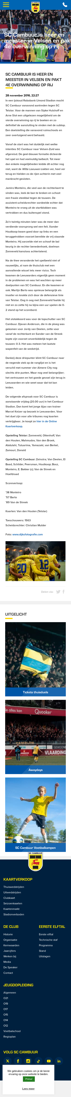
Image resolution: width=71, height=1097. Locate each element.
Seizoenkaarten (12, 903)
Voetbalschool (12, 1031)
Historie (8, 934)
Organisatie (10, 940)
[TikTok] (38, 1061)
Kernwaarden (11, 945)
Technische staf (48, 940)
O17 (5, 1009)
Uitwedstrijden (12, 892)
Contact (8, 973)
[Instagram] (28, 1061)
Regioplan (9, 1036)
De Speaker (10, 967)
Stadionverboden (13, 914)
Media (7, 962)
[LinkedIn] (59, 1061)
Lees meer (28, 1088)
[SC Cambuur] (35, 7)
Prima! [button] (28, 1079)
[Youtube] (48, 1061)
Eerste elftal (52, 926)
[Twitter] (7, 1061)
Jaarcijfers (9, 951)
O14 (5, 1020)
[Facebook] (18, 1061)
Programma (46, 945)
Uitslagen (44, 956)
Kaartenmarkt (11, 909)
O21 (5, 998)
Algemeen (9, 992)
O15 (5, 1014)
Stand (42, 951)
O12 (5, 1025)
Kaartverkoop (17, 879)
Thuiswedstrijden (13, 887)
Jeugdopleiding (18, 984)
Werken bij (9, 956)
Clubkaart (9, 898)
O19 (5, 1003)
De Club (10, 926)
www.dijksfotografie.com (27, 534)
